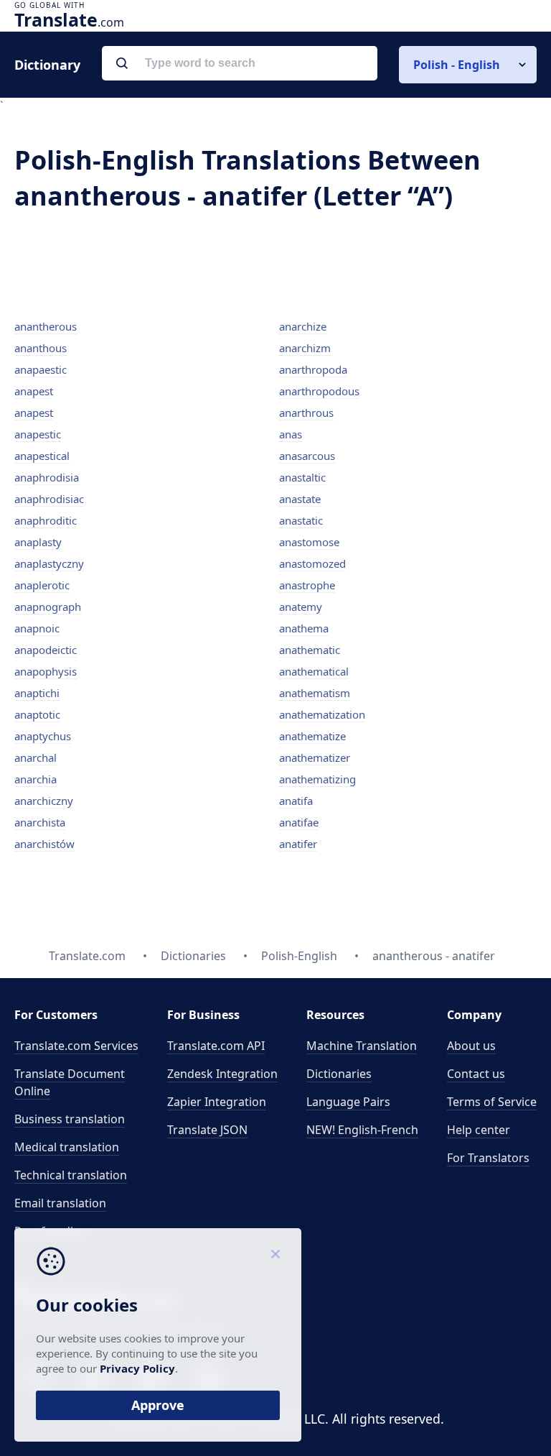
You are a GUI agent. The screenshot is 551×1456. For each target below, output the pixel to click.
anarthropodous (319, 391)
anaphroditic (45, 520)
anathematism (314, 693)
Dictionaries (339, 1074)
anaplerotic (42, 585)
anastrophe (307, 585)
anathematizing (317, 779)
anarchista (39, 822)
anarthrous (306, 412)
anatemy (300, 606)
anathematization (322, 714)
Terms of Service (492, 1102)
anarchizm (305, 348)
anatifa (296, 800)
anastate (300, 499)
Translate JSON (207, 1130)
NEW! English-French (362, 1130)
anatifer (298, 844)
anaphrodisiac (49, 499)
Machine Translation (361, 1046)
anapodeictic (45, 649)
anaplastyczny (49, 563)
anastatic (301, 520)
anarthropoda (313, 369)
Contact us (476, 1074)
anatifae (299, 822)
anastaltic (302, 477)
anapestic (37, 434)
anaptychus (42, 736)
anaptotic (37, 714)
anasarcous (307, 455)
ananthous (40, 348)
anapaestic (40, 369)
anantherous (45, 326)
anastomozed (312, 563)
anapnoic (37, 628)
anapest (33, 391)
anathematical (314, 671)
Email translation (60, 1203)
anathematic (309, 649)
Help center (478, 1130)
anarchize (302, 326)
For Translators (488, 1158)
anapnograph (47, 606)
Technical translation (70, 1175)
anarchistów (44, 844)
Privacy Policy (137, 1368)
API (216, 1046)
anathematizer (314, 757)
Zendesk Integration (222, 1074)
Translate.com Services (76, 1046)
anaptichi (37, 693)
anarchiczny (43, 800)
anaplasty (38, 542)
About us (471, 1046)
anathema (304, 628)
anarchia (35, 779)
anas (290, 434)
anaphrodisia (46, 477)
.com (69, 19)
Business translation (69, 1119)
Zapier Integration (216, 1102)
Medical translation (66, 1147)
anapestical (42, 455)
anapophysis (45, 671)
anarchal (35, 757)
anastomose (309, 542)
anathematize (312, 736)
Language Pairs (348, 1102)
